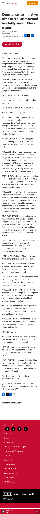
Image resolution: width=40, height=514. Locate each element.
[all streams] (37, 511)
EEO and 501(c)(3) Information (14, 451)
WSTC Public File (9, 482)
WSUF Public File (9, 477)
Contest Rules (8, 460)
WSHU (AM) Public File (11, 469)
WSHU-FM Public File (10, 473)
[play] (3, 511)
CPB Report (8, 455)
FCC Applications (9, 464)
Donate (33, 3)
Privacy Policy (8, 442)
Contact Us (7, 438)
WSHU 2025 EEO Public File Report (15, 447)
